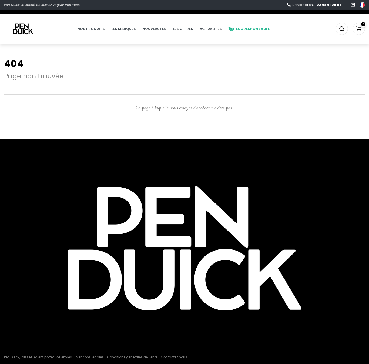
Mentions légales (90, 357)
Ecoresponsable (253, 28)
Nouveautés (154, 28)
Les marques (123, 28)
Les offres (183, 28)
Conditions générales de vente (132, 357)
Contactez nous (174, 357)
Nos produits (91, 28)
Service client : (316, 4)
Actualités (211, 28)
